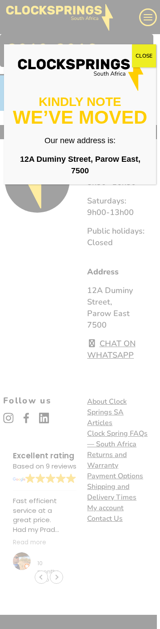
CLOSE (144, 55)
